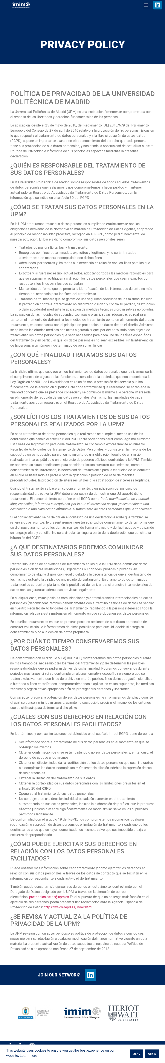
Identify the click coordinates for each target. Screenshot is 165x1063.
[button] (146, 5)
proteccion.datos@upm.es (49, 897)
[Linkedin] (157, 5)
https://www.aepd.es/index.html (68, 907)
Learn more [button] (28, 1055)
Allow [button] (152, 1053)
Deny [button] (136, 1053)
